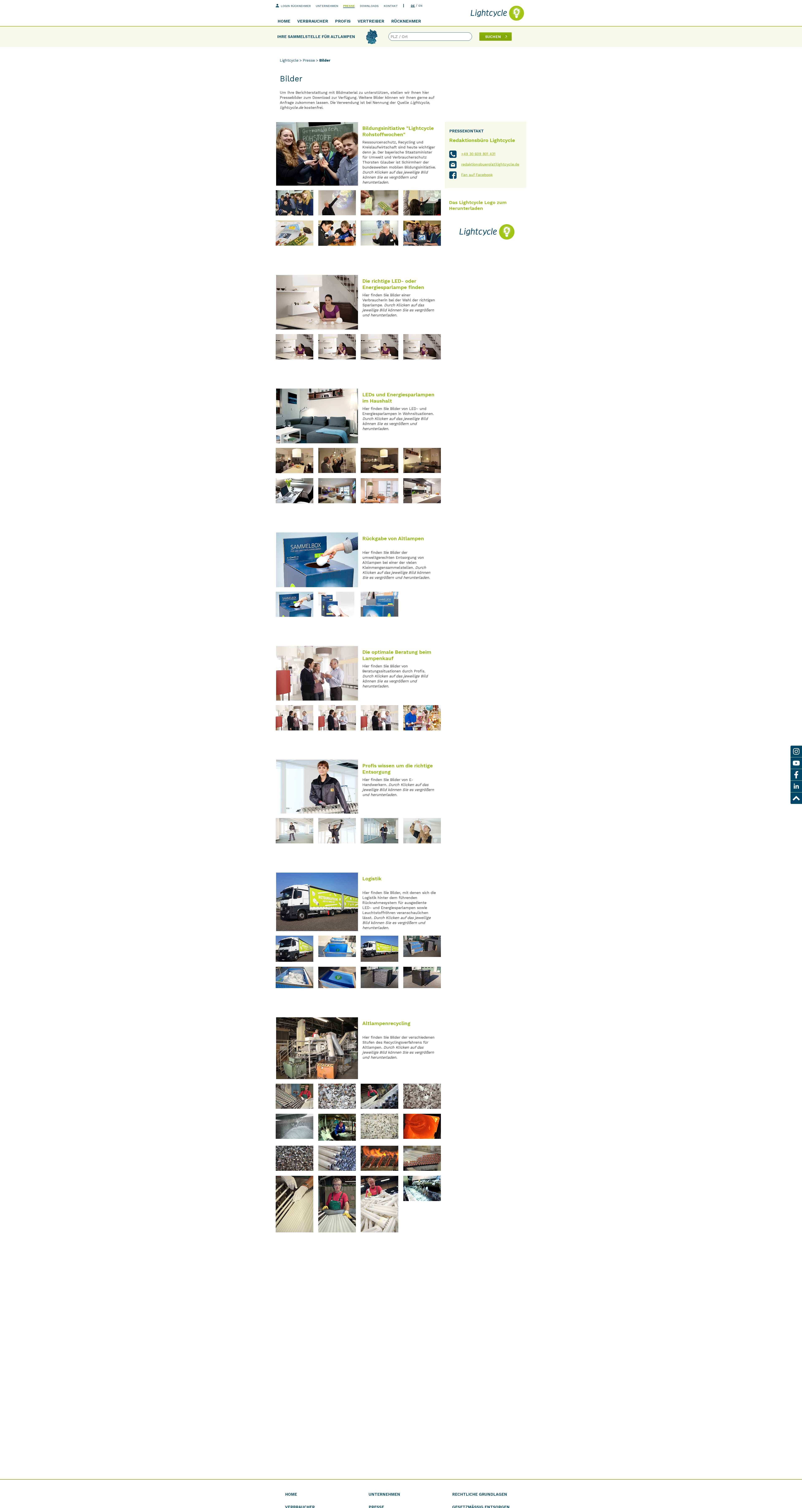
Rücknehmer (406, 21)
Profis (343, 21)
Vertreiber (371, 21)
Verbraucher (312, 21)
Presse (349, 6)
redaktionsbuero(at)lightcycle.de (490, 164)
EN (420, 5)
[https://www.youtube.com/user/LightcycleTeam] (796, 763)
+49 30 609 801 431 (478, 154)
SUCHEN (493, 36)
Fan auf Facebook (477, 174)
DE (413, 5)
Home (284, 21)
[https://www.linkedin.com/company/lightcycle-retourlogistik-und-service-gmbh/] (796, 786)
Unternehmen (327, 6)
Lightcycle (289, 60)
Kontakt (391, 6)
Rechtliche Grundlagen (479, 1494)
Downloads (369, 6)
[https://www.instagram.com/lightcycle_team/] (796, 751)
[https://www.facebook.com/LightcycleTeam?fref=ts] (796, 775)
